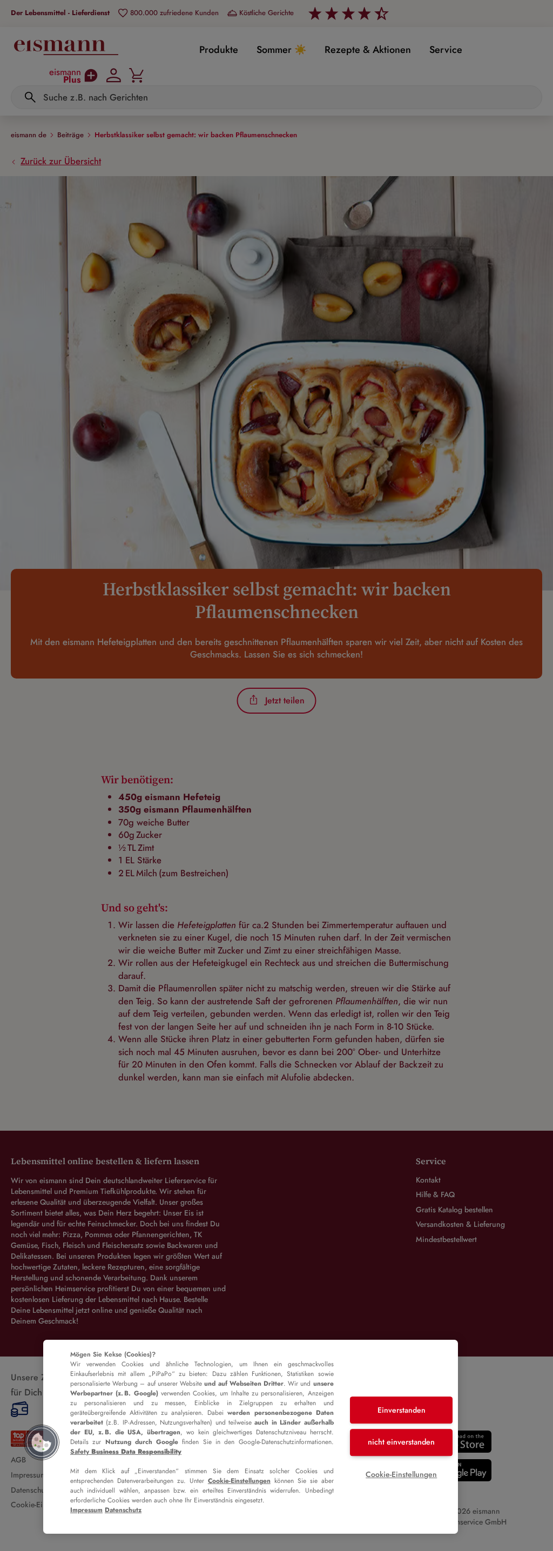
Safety (125, 1451)
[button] (41, 1442)
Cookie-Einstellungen (239, 1481)
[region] (250, 1437)
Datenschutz (123, 1510)
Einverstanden (401, 1410)
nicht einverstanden (401, 1441)
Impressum (86, 1510)
